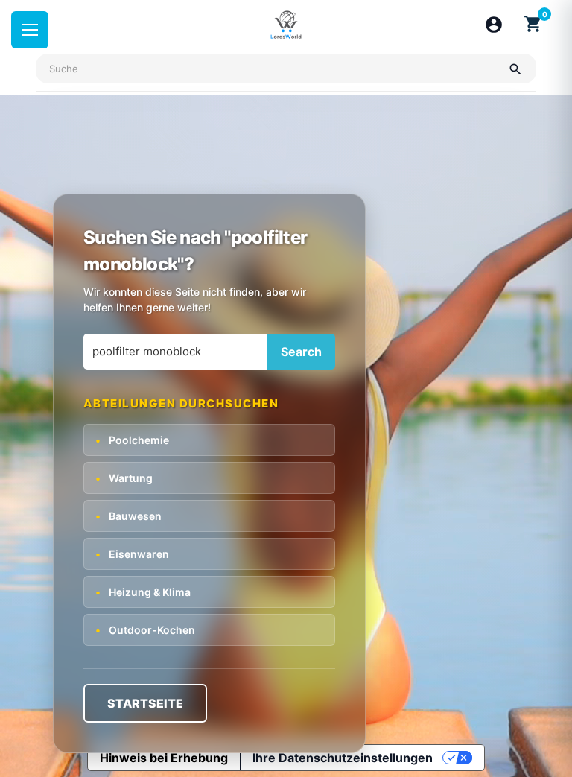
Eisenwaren (132, 554)
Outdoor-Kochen (145, 630)
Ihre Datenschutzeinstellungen (342, 757)
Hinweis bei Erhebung (164, 757)
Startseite (145, 703)
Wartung (124, 478)
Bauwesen (128, 516)
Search (301, 351)
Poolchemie (132, 440)
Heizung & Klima (143, 592)
